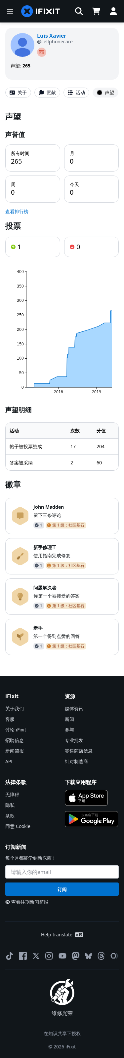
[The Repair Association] (114, 956)
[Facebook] (23, 956)
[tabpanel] (62, 383)
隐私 (10, 805)
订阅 (62, 889)
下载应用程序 (81, 782)
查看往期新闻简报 (29, 902)
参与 (69, 729)
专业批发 (74, 740)
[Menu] (10, 11)
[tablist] (62, 92)
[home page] (40, 11)
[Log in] (113, 11)
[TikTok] (10, 956)
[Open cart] (96, 11)
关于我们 (14, 708)
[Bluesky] (88, 956)
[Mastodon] (76, 956)
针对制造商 (76, 761)
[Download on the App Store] (86, 798)
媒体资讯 (74, 708)
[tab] (18, 93)
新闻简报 (14, 751)
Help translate (56, 934)
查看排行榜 (16, 211)
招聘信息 (14, 740)
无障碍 (12, 794)
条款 (10, 815)
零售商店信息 (79, 751)
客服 (10, 719)
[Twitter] (36, 956)
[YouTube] (62, 956)
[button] (79, 11)
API (9, 761)
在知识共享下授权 (62, 1033)
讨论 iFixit (15, 729)
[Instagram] (49, 956)
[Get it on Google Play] (91, 819)
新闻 (69, 719)
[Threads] (101, 956)
